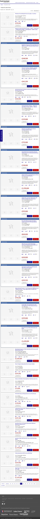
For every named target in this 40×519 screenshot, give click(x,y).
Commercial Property (29, 498)
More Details (30, 25)
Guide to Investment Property (20, 2)
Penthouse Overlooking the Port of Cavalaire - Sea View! (25, 13)
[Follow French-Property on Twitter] (4, 504)
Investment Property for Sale (30, 2)
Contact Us (13, 518)
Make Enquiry (36, 25)
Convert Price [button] (18, 25)
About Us (2, 518)
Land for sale (4, 499)
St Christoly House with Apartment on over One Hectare (25, 393)
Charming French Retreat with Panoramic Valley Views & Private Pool (29, 267)
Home (37, 2)
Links (31, 518)
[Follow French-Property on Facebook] (2, 504)
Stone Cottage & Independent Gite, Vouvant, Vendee (25, 363)
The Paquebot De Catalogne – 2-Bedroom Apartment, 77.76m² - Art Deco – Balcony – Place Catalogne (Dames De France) (29, 106)
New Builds (23, 498)
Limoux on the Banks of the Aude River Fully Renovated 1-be (26, 378)
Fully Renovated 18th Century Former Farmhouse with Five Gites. (29, 129)
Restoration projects (18, 498)
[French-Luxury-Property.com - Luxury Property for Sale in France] (33, 510)
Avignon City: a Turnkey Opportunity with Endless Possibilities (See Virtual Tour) (29, 198)
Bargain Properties (11, 498)
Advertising (7, 518)
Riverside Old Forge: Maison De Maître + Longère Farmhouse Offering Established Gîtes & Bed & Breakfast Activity (29, 221)
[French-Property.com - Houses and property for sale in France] (7, 510)
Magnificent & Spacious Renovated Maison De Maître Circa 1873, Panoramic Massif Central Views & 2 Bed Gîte (30, 45)
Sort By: (32, 10)
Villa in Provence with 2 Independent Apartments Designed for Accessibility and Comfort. (29, 244)
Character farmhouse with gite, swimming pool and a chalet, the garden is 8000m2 (29, 68)
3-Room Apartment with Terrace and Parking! (23, 453)
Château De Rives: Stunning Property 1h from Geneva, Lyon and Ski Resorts (30, 175)
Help (10, 518)
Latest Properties (4, 498)
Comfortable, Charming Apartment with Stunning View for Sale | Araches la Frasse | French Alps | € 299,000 (30, 305)
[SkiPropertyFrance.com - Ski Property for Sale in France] (27, 510)
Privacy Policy (22, 518)
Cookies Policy (27, 518)
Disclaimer (17, 518)
